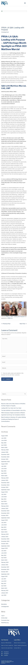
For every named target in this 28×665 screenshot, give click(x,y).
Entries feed (4, 618)
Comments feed (5, 620)
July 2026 (3, 438)
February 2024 (5, 506)
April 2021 (3, 585)
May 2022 (3, 555)
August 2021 (4, 576)
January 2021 (4, 592)
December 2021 (5, 567)
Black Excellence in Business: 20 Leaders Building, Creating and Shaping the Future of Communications (13, 419)
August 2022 (4, 548)
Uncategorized (5, 32)
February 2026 (5, 449)
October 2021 (4, 571)
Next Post (23, 323)
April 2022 (4, 557)
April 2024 (4, 501)
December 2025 (5, 454)
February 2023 (5, 534)
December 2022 (5, 539)
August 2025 (4, 464)
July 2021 (3, 578)
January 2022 (4, 564)
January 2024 (4, 508)
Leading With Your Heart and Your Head (11, 408)
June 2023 (4, 524)
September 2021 (5, 574)
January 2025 (4, 480)
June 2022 (4, 553)
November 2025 (5, 456)
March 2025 (4, 475)
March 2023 (4, 532)
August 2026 (4, 435)
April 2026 (4, 445)
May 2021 (3, 583)
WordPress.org (5, 622)
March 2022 (4, 560)
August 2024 (4, 492)
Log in (2, 615)
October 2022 (4, 543)
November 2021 (5, 569)
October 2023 (4, 515)
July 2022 (3, 550)
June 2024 (4, 496)
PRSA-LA (10, 318)
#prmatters (4, 604)
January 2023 (4, 536)
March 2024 (4, 503)
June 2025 (4, 468)
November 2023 (5, 513)
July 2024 (3, 494)
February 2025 (5, 478)
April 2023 (4, 529)
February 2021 (4, 590)
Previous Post (5, 323)
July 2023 (3, 522)
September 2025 (5, 461)
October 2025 (4, 459)
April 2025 (4, 473)
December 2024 (5, 482)
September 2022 (5, 546)
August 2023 (4, 520)
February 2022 (5, 562)
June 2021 (3, 581)
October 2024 (4, 487)
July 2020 (3, 595)
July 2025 (3, 466)
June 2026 (4, 440)
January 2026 (4, 452)
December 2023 (5, 510)
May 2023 (3, 527)
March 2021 (4, 588)
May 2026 (3, 442)
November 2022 (5, 541)
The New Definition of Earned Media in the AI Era (13, 410)
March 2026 (4, 447)
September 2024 (5, 489)
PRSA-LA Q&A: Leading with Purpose (15, 316)
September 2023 (5, 517)
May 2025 (3, 471)
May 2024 (3, 499)
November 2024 (5, 485)
